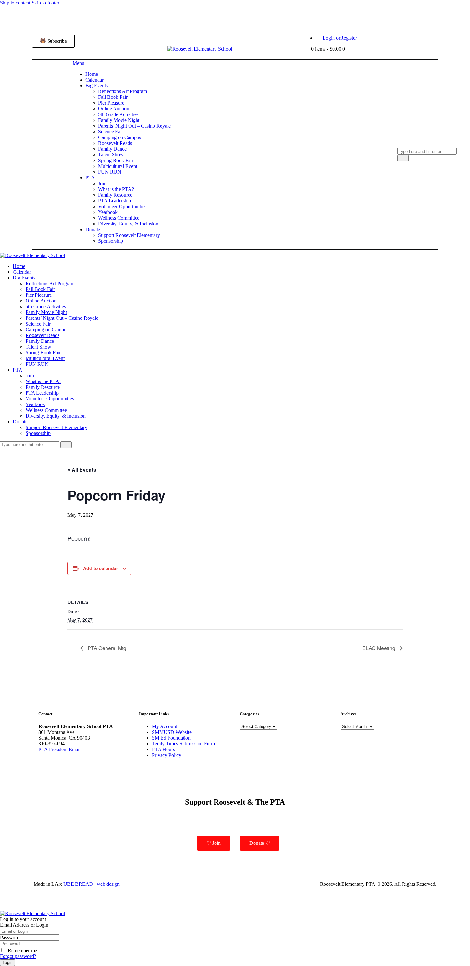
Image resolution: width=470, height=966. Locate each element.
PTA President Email (59, 749)
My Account (164, 726)
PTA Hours (163, 749)
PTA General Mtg (106, 648)
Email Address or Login (24, 925)
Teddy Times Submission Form (183, 743)
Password (10, 937)
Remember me (22, 950)
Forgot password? (18, 956)
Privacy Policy (166, 755)
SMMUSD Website (172, 732)
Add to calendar (100, 568)
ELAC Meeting (379, 648)
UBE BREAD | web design (91, 884)
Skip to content (15, 2)
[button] (3, 907)
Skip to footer (45, 2)
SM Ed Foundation (171, 738)
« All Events (81, 469)
